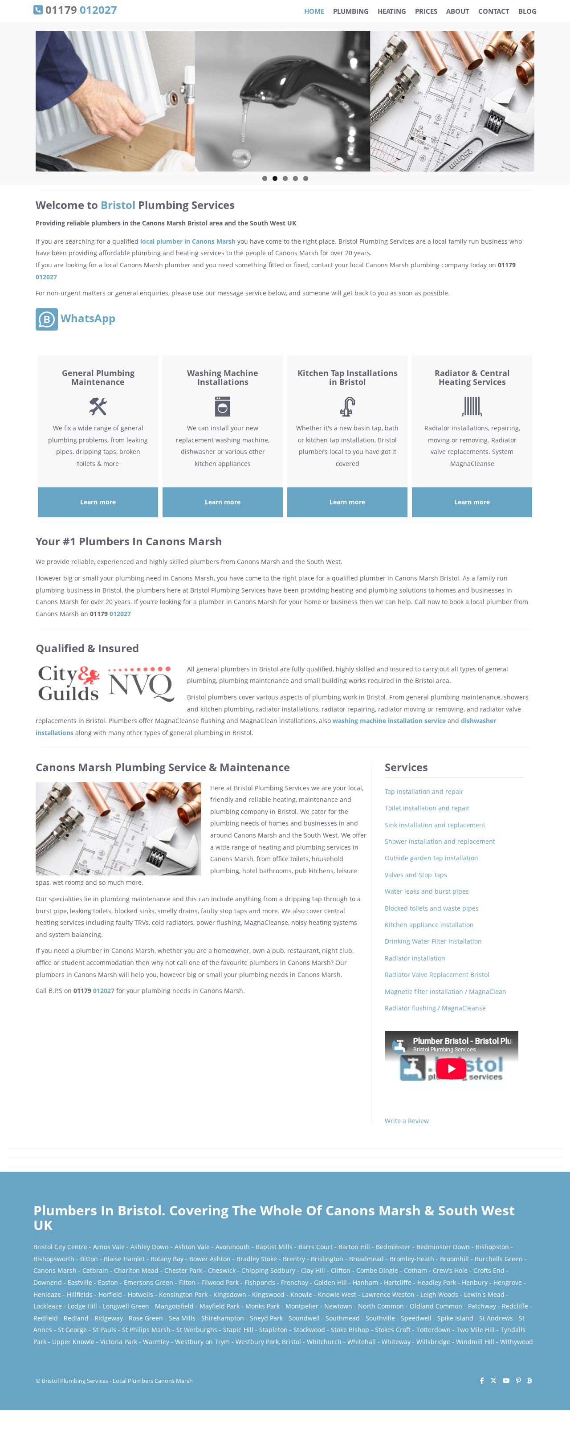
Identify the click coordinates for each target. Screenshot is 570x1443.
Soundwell (304, 1318)
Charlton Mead (136, 1270)
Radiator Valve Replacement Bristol (437, 974)
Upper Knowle (73, 1341)
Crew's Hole (450, 1270)
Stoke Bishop (350, 1329)
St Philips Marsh (146, 1329)
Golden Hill (330, 1282)
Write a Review (407, 1120)
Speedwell (416, 1318)
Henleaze (47, 1294)
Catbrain (95, 1270)
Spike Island (455, 1318)
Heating (392, 11)
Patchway (482, 1306)
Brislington (327, 1259)
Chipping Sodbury (268, 1270)
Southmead (343, 1318)
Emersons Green (148, 1282)
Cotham (415, 1270)
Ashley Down (149, 1247)
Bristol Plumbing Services (75, 1381)
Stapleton (273, 1329)
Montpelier (301, 1306)
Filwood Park (220, 1282)
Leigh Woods (439, 1294)
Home (314, 11)
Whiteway (396, 1341)
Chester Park (183, 1270)
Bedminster (393, 1247)
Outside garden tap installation (431, 858)
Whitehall (361, 1341)
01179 (80, 8)
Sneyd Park (266, 1318)
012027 (46, 277)
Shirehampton (222, 1318)
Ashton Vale (192, 1247)
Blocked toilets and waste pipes (432, 908)
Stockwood (309, 1329)
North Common (381, 1306)
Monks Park (262, 1306)
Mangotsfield (174, 1306)
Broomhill (454, 1259)
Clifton (340, 1270)
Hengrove (507, 1282)
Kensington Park (183, 1294)
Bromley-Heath (412, 1259)
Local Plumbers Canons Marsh (153, 1381)
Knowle (301, 1294)
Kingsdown (229, 1294)
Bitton (89, 1259)
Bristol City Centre (60, 1247)
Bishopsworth (53, 1259)
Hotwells (140, 1294)
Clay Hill (313, 1270)
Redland (76, 1318)
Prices (426, 11)
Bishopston (492, 1247)
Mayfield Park (220, 1306)
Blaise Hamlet (124, 1259)
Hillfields (80, 1294)
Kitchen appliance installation (429, 924)
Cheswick (222, 1270)
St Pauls (104, 1329)
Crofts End (489, 1270)
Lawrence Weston (388, 1294)
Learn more (98, 502)
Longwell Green (126, 1306)
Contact (493, 11)
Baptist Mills (274, 1247)
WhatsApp (86, 318)
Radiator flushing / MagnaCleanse (435, 1008)
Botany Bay (167, 1259)
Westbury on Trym (202, 1341)
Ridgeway (108, 1318)
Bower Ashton (210, 1259)
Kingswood (268, 1294)
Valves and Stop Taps (416, 875)
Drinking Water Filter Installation (433, 941)
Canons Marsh (55, 1270)
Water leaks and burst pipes (427, 891)
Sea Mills (182, 1318)
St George (72, 1329)
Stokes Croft (393, 1329)
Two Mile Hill (475, 1329)
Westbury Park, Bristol (268, 1341)
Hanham (365, 1282)
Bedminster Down (443, 1247)
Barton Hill (354, 1247)
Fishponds (259, 1282)
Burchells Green (499, 1259)
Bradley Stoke (256, 1259)
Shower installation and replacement (440, 841)
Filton (187, 1282)
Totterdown (433, 1329)
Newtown (338, 1306)
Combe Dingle (377, 1270)
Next (543, 105)
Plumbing (351, 11)
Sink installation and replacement (435, 825)
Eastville (80, 1282)
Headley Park (436, 1282)
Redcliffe (515, 1306)
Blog (527, 11)
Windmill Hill (475, 1341)
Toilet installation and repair (427, 808)
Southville (380, 1318)
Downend (47, 1282)
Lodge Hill (82, 1306)
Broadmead (366, 1259)
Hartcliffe (397, 1282)
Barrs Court (315, 1247)
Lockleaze (47, 1306)
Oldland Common (436, 1306)
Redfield (45, 1318)
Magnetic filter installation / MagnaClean (445, 991)
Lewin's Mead (484, 1294)
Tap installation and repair (424, 791)
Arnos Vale (109, 1247)
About (457, 11)
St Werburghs (196, 1329)
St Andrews (496, 1318)
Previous (26, 105)
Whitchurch (324, 1341)
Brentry (294, 1259)
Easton (108, 1282)
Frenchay (294, 1282)
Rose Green (146, 1318)
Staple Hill (238, 1329)
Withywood (516, 1341)
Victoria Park (118, 1341)
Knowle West (337, 1294)
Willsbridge (433, 1341)
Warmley (156, 1341)
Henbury (475, 1282)
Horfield (110, 1294)
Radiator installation (415, 958)
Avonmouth (233, 1247)
